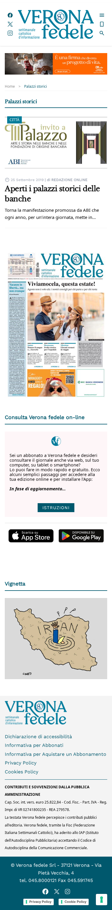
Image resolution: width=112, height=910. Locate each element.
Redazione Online (69, 180)
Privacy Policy (20, 763)
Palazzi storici (35, 86)
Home (10, 86)
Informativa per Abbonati (34, 745)
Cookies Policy (21, 772)
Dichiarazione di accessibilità (38, 736)
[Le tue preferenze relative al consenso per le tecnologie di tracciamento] (101, 899)
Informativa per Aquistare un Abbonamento (55, 754)
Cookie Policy (75, 902)
